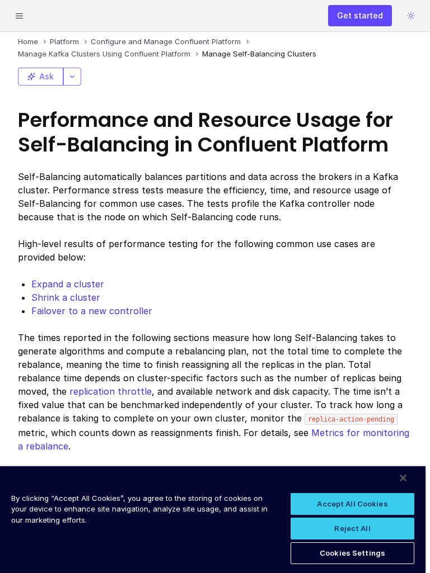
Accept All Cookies (352, 503)
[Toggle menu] (19, 16)
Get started (360, 15)
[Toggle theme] (411, 16)
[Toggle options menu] (72, 76)
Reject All (352, 528)
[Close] (403, 478)
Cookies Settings (352, 552)
